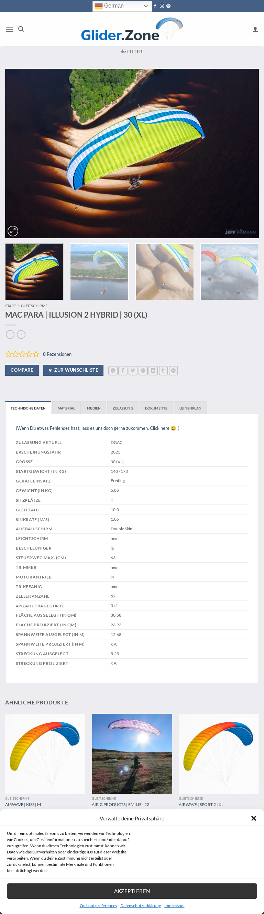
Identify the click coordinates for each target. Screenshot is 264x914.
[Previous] (19, 153)
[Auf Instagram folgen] (162, 6)
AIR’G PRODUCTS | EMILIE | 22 (120, 804)
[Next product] (10, 334)
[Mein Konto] (255, 29)
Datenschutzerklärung (140, 905)
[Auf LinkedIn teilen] (153, 370)
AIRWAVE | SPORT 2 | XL (201, 804)
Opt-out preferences (98, 905)
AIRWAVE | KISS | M (23, 804)
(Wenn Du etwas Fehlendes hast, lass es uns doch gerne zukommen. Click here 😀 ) (97, 428)
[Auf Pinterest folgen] (168, 6)
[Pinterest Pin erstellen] (143, 370)
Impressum (174, 905)
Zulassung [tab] (123, 408)
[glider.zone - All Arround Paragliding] (131, 29)
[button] (253, 818)
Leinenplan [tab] (190, 408)
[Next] (245, 153)
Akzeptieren (132, 891)
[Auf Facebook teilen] (123, 370)
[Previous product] (21, 334)
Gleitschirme (34, 306)
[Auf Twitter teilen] (133, 370)
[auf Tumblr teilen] (163, 370)
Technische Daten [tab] (28, 408)
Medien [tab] (94, 408)
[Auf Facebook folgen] (155, 6)
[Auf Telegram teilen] (173, 370)
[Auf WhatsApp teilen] (113, 370)
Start (10, 306)
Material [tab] (66, 408)
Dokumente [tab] (156, 408)
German (113, 6)
